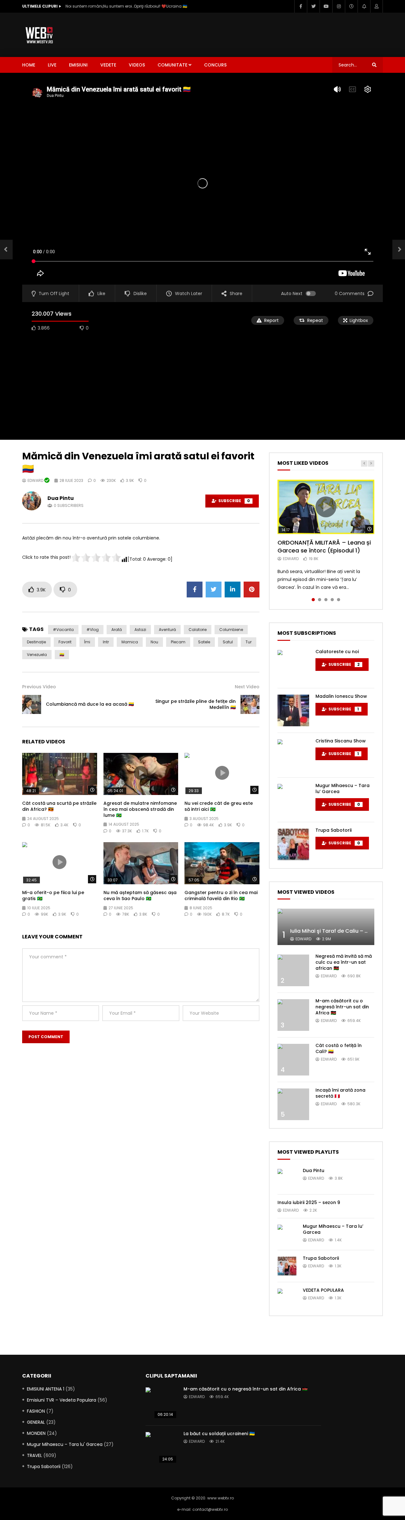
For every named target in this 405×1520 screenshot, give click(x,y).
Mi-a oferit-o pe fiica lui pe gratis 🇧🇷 (53, 895)
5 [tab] (338, 599)
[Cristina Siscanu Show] (293, 755)
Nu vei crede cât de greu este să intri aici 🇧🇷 (218, 806)
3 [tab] (325, 599)
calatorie (198, 629)
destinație (36, 642)
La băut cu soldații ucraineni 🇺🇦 (219, 1433)
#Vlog (92, 629)
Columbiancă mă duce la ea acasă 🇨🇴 (90, 704)
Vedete (108, 65)
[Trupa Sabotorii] (293, 844)
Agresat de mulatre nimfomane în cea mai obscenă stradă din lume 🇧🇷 (140, 809)
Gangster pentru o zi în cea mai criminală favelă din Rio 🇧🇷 (221, 895)
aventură (167, 629)
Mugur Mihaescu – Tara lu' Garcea (65, 1444)
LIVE (52, 65)
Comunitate (172, 65)
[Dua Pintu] (286, 1178)
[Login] (376, 6)
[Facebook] (300, 6)
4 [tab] (332, 599)
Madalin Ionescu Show (341, 696)
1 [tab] (313, 599)
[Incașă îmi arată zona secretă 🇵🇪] (293, 1104)
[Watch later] (351, 6)
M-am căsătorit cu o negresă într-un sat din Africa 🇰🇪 (342, 1007)
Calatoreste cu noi (337, 651)
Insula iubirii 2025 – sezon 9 (308, 1202)
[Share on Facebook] (194, 589)
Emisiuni (78, 65)
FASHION (36, 1411)
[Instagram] (338, 6)
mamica (130, 642)
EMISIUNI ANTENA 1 (45, 1389)
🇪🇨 (61, 654)
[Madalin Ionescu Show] (293, 710)
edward (36, 480)
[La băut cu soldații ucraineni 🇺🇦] (161, 1448)
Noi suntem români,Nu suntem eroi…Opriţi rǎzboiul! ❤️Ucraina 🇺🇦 (126, 6)
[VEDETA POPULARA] (286, 1298)
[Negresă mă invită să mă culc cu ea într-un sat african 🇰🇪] (293, 970)
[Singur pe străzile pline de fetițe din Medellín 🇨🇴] (249, 704)
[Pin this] (251, 589)
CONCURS (215, 65)
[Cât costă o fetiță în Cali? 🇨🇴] (293, 1059)
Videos (137, 65)
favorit (65, 642)
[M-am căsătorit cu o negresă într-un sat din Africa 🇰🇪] (293, 1015)
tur (249, 642)
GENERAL (36, 1422)
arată (116, 629)
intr (106, 642)
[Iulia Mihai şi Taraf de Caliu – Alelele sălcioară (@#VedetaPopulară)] (325, 927)
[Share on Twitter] (213, 589)
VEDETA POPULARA (323, 1290)
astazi (140, 629)
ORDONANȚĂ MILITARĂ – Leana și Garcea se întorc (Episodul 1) (324, 546)
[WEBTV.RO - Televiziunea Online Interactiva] (39, 35)
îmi (87, 642)
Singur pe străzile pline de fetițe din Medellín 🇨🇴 (195, 704)
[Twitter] (313, 6)
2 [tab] (319, 599)
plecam (178, 642)
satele (204, 642)
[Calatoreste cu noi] (293, 666)
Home (28, 65)
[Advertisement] (268, 33)
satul (228, 642)
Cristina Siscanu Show (340, 741)
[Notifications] (364, 6)
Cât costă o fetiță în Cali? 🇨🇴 (338, 1048)
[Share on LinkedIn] (232, 589)
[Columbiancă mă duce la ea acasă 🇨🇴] (6, 250)
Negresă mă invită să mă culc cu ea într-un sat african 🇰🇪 (343, 962)
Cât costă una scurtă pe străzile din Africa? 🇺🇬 (59, 806)
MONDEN (36, 1433)
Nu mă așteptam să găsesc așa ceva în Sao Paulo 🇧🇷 (140, 895)
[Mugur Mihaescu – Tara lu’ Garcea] (293, 800)
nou (154, 642)
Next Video (247, 687)
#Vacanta (63, 629)
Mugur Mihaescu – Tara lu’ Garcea (342, 788)
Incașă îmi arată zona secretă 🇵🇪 (340, 1093)
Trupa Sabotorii (333, 830)
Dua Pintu (60, 498)
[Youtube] (326, 6)
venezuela (37, 654)
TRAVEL (34, 1455)
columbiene (231, 629)
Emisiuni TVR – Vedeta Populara (61, 1400)
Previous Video (39, 687)
